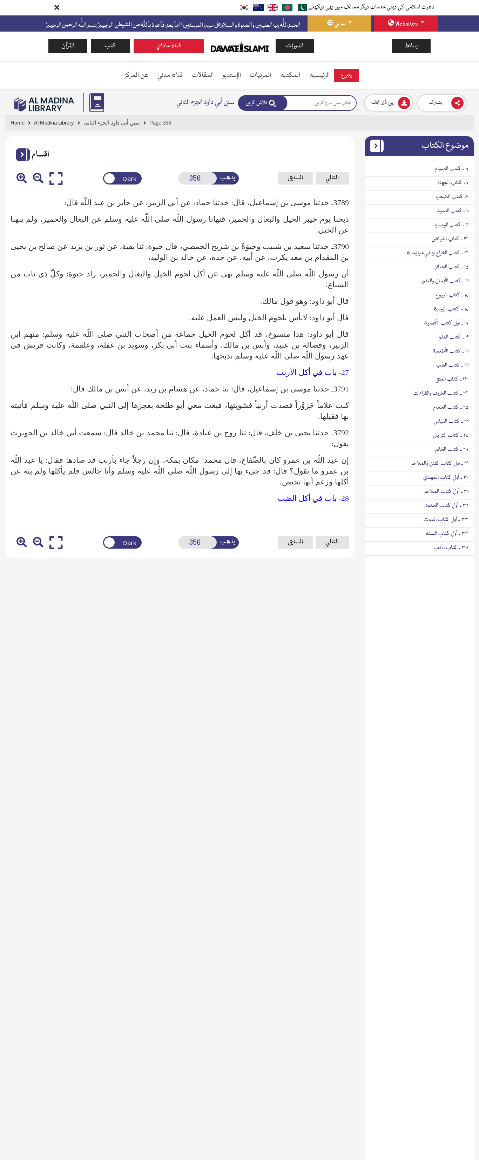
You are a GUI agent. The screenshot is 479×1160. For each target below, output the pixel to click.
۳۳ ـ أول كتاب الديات (446, 520)
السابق (295, 178)
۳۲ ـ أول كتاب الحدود (446, 506)
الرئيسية (319, 75)
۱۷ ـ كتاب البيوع (452, 295)
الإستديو (232, 75)
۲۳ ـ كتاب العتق (452, 379)
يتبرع (346, 75)
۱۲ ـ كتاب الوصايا (451, 225)
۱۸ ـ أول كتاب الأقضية (446, 323)
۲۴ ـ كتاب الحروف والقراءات (440, 393)
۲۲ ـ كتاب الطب (452, 365)
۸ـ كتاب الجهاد (452, 183)
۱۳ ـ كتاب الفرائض (450, 239)
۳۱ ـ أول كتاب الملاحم (446, 492)
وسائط (411, 46)
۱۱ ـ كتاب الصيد (452, 211)
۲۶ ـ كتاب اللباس (450, 421)
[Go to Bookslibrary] (44, 104)
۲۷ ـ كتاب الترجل (450, 435)
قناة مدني (170, 75)
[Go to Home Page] (240, 46)
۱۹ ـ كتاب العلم (453, 337)
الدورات (294, 46)
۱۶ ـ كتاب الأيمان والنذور (444, 281)
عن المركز (136, 75)
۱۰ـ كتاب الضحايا (452, 197)
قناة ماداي (168, 46)
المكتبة (290, 75)
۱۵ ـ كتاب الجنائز (451, 267)
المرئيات (260, 75)
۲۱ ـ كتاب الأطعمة (450, 351)
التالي (332, 178)
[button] (20, 154)
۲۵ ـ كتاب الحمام (450, 407)
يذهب (227, 178)
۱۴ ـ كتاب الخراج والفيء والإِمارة (437, 253)
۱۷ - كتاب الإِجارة (451, 309)
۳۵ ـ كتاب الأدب (451, 548)
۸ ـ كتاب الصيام (451, 169)
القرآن (67, 46)
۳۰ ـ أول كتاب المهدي (445, 478)
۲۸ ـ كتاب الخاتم (451, 449)
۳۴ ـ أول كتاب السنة (446, 534)
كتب (110, 46)
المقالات (203, 75)
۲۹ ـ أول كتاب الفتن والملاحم (439, 464)
